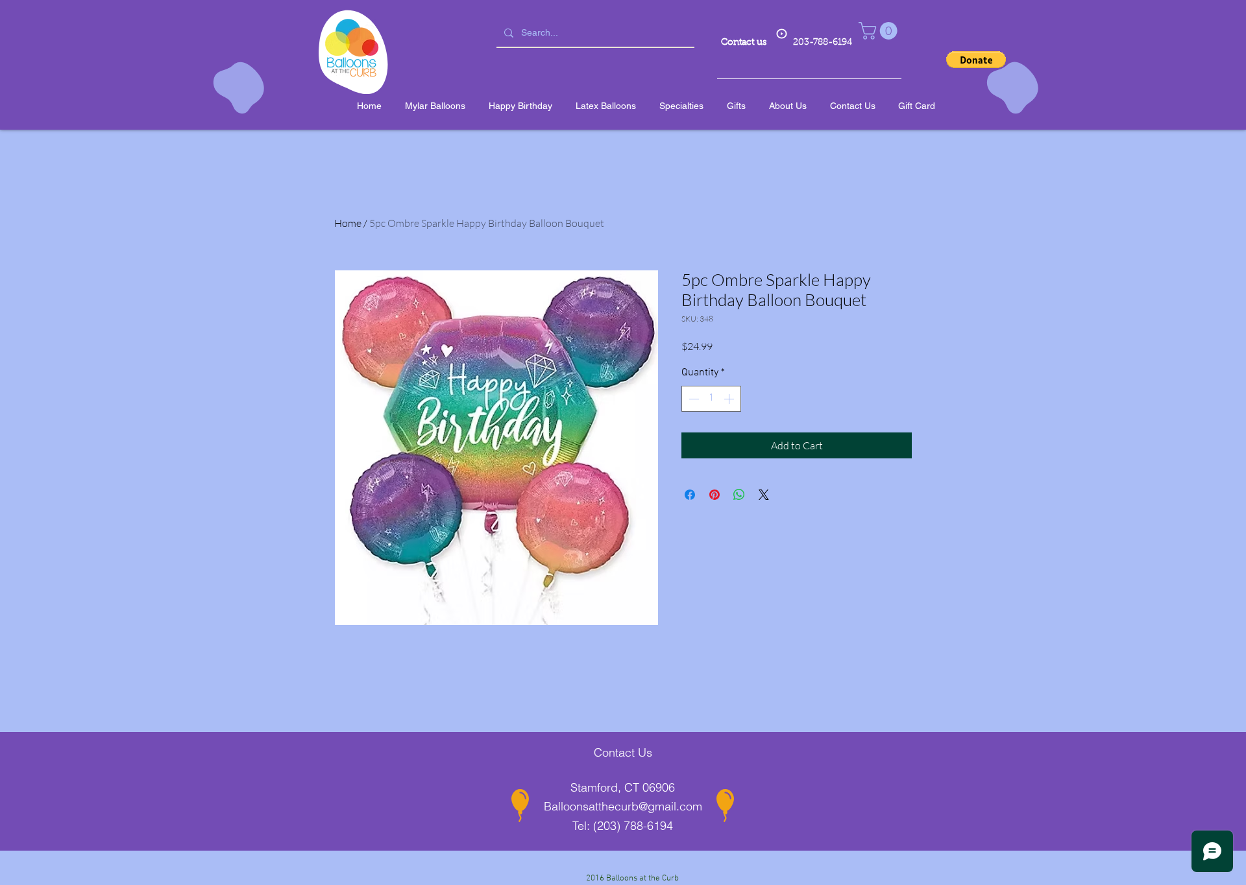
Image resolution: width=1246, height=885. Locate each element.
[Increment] (730, 398)
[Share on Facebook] (690, 494)
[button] (880, 31)
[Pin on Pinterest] (714, 494)
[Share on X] (764, 494)
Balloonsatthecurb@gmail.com (623, 806)
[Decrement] (692, 398)
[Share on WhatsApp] (739, 494)
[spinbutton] (711, 398)
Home (347, 223)
